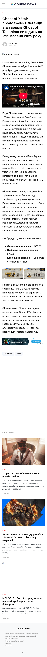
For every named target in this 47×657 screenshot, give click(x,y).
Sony (19, 354)
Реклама (8, 643)
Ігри (4, 13)
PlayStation (8, 354)
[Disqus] (23, 393)
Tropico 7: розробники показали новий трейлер (21, 475)
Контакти (8, 646)
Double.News (24, 628)
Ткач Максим (12, 43)
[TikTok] (26, 652)
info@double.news (11, 638)
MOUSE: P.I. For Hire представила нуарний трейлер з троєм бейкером (22, 601)
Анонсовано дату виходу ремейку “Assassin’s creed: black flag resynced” (22, 537)
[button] (3, 4)
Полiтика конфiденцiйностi (14, 641)
